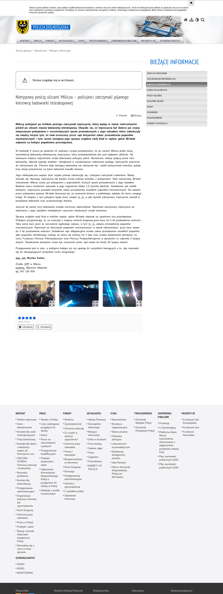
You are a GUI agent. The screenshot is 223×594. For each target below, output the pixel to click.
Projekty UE (188, 414)
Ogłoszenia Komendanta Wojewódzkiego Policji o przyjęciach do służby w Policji (49, 478)
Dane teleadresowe (24, 426)
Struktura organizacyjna (119, 426)
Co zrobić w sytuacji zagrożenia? (71, 436)
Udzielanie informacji (70, 498)
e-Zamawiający (167, 428)
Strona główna (24, 50)
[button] (203, 20)
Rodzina (69, 420)
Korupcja (69, 472)
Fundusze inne (191, 427)
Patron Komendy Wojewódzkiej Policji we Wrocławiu (121, 472)
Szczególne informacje (161, 79)
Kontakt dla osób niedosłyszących (26, 434)
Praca (42, 414)
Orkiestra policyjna (117, 438)
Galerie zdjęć (155, 101)
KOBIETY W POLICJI (157, 123)
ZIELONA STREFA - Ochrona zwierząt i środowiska (26, 463)
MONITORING (25, 573)
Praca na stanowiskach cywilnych (48, 443)
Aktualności (40, 50)
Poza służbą (154, 95)
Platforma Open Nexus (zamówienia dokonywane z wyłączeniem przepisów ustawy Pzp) (169, 442)
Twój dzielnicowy (26, 439)
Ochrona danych (25, 558)
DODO (20, 564)
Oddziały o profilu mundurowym (50, 492)
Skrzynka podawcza (22, 475)
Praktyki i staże (25, 527)
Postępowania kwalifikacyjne (48, 453)
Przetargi (164, 423)
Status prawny (120, 432)
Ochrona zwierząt (74, 428)
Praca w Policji (25, 522)
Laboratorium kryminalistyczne (121, 446)
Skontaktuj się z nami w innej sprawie (25, 549)
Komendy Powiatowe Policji (145, 429)
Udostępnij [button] (27, 327)
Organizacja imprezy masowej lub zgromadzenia (26, 501)
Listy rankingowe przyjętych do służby (50, 427)
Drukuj (137, 115)
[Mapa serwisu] (191, 20)
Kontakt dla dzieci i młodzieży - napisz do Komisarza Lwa (26, 449)
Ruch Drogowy (25, 510)
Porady (67, 414)
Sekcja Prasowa (157, 73)
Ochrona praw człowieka (25, 517)
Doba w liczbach (157, 90)
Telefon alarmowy (26, 420)
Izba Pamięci (119, 463)
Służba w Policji (49, 420)
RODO (20, 569)
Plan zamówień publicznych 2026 (168, 466)
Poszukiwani (154, 118)
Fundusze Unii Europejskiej (191, 422)
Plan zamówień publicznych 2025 (168, 459)
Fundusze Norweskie (188, 434)
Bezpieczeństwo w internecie (73, 461)
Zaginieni (152, 112)
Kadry (44, 435)
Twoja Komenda (143, 414)
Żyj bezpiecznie (73, 424)
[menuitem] (25, 40)
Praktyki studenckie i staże (47, 462)
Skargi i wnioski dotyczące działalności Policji (25, 536)
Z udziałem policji (73, 491)
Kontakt (20, 414)
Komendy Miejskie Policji (143, 422)
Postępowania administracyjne (25, 490)
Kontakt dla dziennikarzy (24, 482)
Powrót (123, 115)
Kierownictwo (119, 420)
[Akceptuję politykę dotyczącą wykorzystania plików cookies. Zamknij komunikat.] (191, 3)
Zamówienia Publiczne (164, 415)
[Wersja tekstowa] (197, 20)
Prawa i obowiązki (69, 454)
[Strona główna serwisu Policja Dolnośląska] (186, 20)
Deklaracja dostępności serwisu (118, 455)
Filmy (150, 107)
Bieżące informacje (60, 50)
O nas (113, 414)
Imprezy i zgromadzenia (72, 486)
